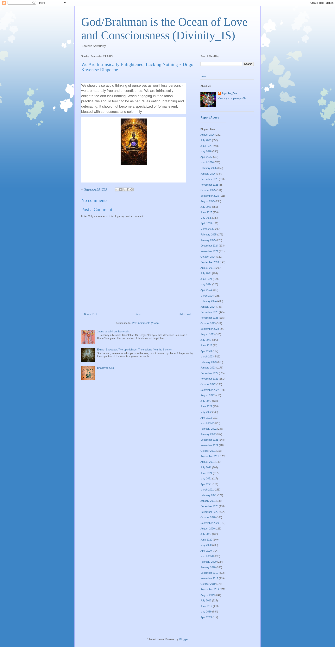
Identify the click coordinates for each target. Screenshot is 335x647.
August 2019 (207, 595)
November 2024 (209, 251)
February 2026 (208, 168)
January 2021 (208, 500)
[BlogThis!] (121, 189)
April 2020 (206, 550)
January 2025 (208, 240)
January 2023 (208, 367)
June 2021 (206, 473)
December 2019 (209, 572)
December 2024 (209, 245)
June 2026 (206, 145)
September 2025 (209, 195)
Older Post (185, 314)
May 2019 (206, 611)
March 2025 (207, 228)
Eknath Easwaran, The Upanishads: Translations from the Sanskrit (134, 349)
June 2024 (206, 279)
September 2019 (209, 589)
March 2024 (207, 295)
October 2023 (208, 323)
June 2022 (206, 406)
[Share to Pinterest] (132, 189)
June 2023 (206, 345)
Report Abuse (209, 117)
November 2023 (209, 317)
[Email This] (117, 189)
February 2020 (208, 561)
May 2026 (206, 151)
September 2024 (209, 262)
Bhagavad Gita (105, 367)
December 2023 (209, 312)
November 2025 (209, 184)
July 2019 (205, 600)
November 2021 (209, 445)
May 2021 (206, 478)
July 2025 (205, 206)
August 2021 (207, 461)
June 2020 (206, 539)
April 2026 (206, 157)
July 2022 (205, 401)
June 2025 (206, 212)
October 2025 (208, 190)
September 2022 (209, 389)
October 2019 (208, 583)
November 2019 (209, 578)
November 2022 (209, 378)
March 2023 (207, 356)
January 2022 (208, 434)
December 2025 (209, 179)
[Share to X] (124, 189)
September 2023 (209, 328)
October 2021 (208, 450)
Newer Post (90, 314)
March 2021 (207, 489)
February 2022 (208, 428)
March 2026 (207, 162)
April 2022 (206, 417)
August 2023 (207, 334)
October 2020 (208, 517)
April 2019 (206, 617)
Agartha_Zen (229, 93)
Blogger (183, 639)
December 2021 (209, 439)
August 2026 (207, 134)
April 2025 (206, 223)
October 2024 (208, 256)
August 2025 (207, 201)
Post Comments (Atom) (145, 323)
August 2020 (207, 528)
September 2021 (209, 456)
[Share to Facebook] (128, 189)
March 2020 (207, 556)
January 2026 (208, 173)
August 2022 (207, 395)
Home (138, 314)
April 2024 (206, 290)
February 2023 (208, 362)
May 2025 (206, 217)
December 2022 (209, 373)
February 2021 (208, 495)
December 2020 (209, 506)
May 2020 (206, 545)
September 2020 (209, 523)
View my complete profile (232, 98)
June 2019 (206, 606)
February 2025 (208, 234)
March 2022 (207, 423)
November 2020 (209, 511)
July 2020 (205, 534)
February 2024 (208, 301)
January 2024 (208, 306)
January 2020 (208, 567)
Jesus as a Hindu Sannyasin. (113, 331)
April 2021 (206, 484)
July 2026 (205, 140)
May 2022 (206, 412)
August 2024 (207, 267)
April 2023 (206, 351)
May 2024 (206, 284)
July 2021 (205, 467)
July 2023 (205, 339)
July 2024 (205, 273)
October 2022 (208, 384)
